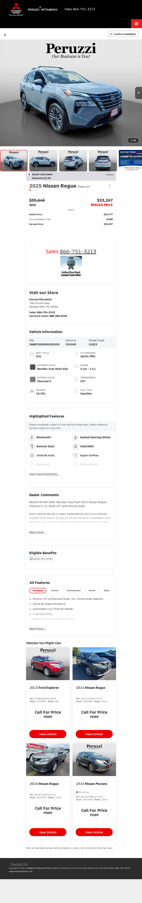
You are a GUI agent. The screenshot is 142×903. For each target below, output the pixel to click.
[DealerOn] (19, 864)
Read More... (37, 532)
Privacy (48, 868)
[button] (5, 34)
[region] (71, 219)
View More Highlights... (44, 473)
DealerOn (31, 868)
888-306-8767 (58, 315)
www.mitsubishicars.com (20, 871)
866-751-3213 (46, 312)
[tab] (37, 590)
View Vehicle (48, 734)
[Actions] (110, 186)
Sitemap (40, 868)
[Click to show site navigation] (136, 23)
